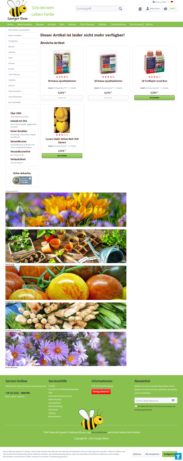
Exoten (11, 69)
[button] (178, 456)
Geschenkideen (15, 96)
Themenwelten (14, 91)
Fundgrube (13, 41)
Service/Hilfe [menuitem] (161, 2)
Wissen (149, 24)
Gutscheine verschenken (19, 30)
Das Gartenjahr (14, 102)
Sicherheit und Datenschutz (60, 396)
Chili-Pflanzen (14, 74)
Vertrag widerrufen (101, 391)
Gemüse (12, 52)
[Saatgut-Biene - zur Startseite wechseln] (17, 10)
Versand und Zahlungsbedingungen (63, 389)
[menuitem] (99, 8)
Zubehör (12, 80)
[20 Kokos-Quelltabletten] (108, 62)
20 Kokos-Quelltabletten (108, 81)
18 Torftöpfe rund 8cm (154, 81)
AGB (50, 392)
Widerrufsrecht (54, 399)
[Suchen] (120, 8)
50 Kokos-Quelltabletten (62, 81)
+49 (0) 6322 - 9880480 (17, 393)
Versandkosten (99, 432)
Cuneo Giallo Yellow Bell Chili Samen (62, 140)
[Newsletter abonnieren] (173, 400)
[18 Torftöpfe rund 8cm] (154, 62)
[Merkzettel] (140, 8)
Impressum (53, 409)
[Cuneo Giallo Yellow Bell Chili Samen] (62, 120)
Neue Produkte (14, 35)
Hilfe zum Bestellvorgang (102, 386)
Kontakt (51, 386)
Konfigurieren (170, 454)
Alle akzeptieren (152, 454)
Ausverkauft (62, 98)
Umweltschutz (54, 403)
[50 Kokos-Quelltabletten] (62, 62)
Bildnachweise (54, 416)
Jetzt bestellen (154, 98)
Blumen (11, 46)
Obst (10, 57)
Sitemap (52, 413)
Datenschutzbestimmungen (160, 406)
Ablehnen (137, 454)
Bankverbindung (55, 406)
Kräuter (11, 63)
